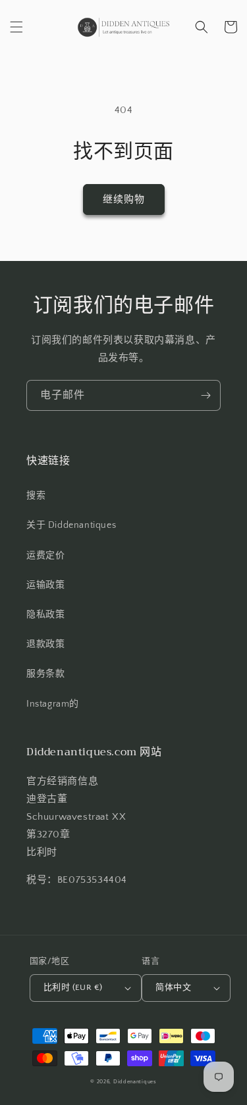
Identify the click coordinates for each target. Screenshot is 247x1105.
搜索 (35, 495)
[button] (16, 26)
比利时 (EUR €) (72, 987)
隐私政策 (45, 614)
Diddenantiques (135, 1082)
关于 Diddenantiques (71, 525)
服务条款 (45, 674)
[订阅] (205, 395)
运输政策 (45, 585)
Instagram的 (52, 704)
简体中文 (173, 987)
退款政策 (45, 644)
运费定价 (45, 555)
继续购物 (124, 199)
